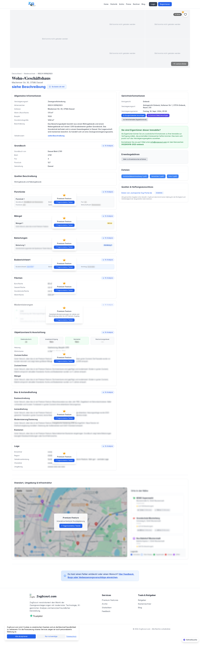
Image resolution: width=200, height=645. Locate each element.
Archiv (121, 4)
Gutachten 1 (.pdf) (157, 176)
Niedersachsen (29, 74)
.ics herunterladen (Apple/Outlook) (135, 119)
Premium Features (110, 600)
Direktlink (159, 193)
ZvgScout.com (46, 596)
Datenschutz (71, 636)
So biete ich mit (58, 87)
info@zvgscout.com (158, 142)
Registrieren (165, 4)
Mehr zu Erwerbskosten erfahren (134, 159)
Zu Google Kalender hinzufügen (133, 115)
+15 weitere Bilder (179, 64)
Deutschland (17, 74)
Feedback (106, 611)
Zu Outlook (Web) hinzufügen (158, 115)
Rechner (136, 4)
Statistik (113, 4)
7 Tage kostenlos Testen (64, 202)
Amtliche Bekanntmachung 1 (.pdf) (135, 176)
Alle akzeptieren (21, 636)
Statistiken (106, 607)
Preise (128, 4)
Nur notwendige (51, 636)
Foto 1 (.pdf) (173, 176)
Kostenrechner (144, 604)
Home (106, 4)
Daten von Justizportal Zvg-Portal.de (136, 193)
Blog (143, 4)
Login (153, 4)
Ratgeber (142, 600)
